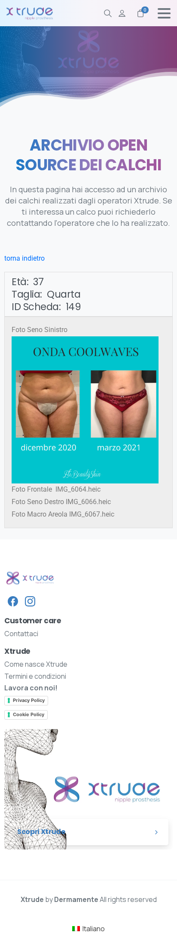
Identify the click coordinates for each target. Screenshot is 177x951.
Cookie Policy (28, 714)
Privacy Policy (29, 700)
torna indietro (24, 258)
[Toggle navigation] (164, 13)
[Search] (108, 13)
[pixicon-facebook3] (12, 601)
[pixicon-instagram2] (30, 601)
